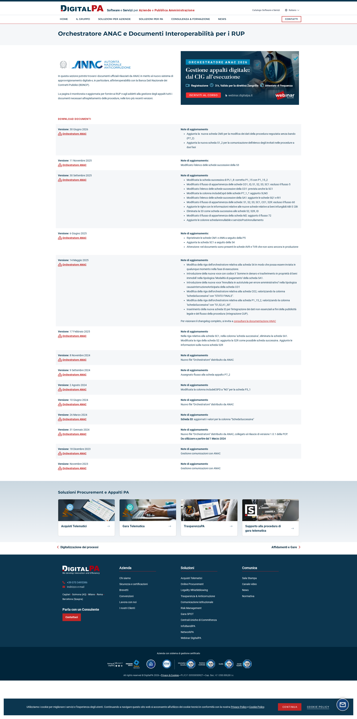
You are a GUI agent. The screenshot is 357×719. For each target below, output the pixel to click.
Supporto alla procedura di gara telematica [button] (263, 528)
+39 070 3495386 (77, 582)
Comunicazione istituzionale (197, 602)
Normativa (248, 596)
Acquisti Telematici (191, 578)
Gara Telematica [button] (134, 526)
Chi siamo (125, 578)
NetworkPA (187, 632)
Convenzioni (126, 596)
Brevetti (123, 590)
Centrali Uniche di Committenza (199, 619)
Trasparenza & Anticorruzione (198, 596)
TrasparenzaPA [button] (194, 526)
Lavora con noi (127, 602)
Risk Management (191, 608)
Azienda (125, 568)
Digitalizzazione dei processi (79, 547)
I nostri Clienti (127, 608)
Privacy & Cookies (170, 675)
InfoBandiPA (188, 626)
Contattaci (71, 617)
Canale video (249, 584)
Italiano (292, 10)
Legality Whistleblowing (194, 590)
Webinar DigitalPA (191, 637)
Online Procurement (192, 584)
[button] (240, 77)
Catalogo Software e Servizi (266, 10)
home (64, 18)
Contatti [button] (291, 18)
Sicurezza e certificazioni (133, 584)
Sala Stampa (249, 578)
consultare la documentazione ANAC (255, 321)
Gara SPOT (187, 614)
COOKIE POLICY (318, 706)
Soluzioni (187, 568)
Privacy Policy (239, 706)
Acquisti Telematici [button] (74, 526)
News (222, 18)
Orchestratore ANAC (74, 133)
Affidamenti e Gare (284, 547)
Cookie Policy (256, 706)
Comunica (249, 568)
